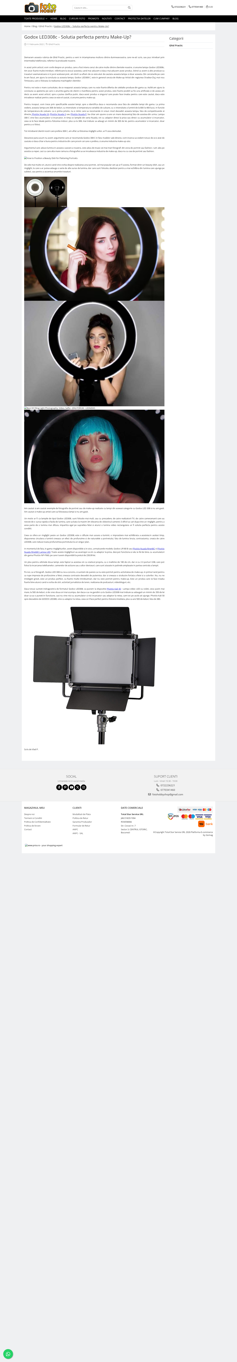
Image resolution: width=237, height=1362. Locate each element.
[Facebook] (59, 787)
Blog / (35, 26)
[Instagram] (83, 787)
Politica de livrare (32, 825)
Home (53, 18)
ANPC (75, 829)
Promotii (93, 18)
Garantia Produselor (82, 821)
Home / (28, 26)
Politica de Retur (80, 818)
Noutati (107, 18)
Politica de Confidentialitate (37, 821)
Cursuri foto (77, 18)
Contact (120, 18)
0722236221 (167, 785)
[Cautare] (129, 7)
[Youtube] (71, 787)
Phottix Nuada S (58, 114)
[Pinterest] (65, 787)
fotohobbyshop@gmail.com (167, 794)
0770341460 (167, 789)
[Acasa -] (40, 7)
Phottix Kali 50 (114, 588)
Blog (63, 18)
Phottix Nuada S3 (40, 114)
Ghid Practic (54, 44)
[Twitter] (77, 787)
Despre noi (29, 814)
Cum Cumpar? (161, 18)
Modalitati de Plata (82, 814)
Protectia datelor (139, 18)
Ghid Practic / (46, 26)
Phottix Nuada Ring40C (144, 548)
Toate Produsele (34, 18)
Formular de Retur (81, 825)
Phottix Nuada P (79, 114)
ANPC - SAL (78, 833)
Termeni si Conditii (33, 818)
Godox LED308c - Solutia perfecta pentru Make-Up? (81, 26)
